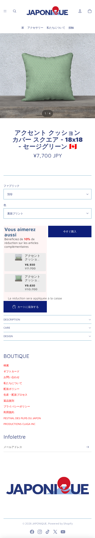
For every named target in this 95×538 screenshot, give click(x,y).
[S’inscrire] (87, 447)
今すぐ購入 (69, 231)
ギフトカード (11, 371)
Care (7, 327)
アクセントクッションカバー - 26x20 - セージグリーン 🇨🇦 (33, 278)
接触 (71, 27)
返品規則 (9, 400)
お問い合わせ (11, 377)
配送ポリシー (11, 389)
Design (8, 336)
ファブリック (11, 185)
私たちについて (56, 27)
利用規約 (9, 412)
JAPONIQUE (39, 523)
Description (12, 319)
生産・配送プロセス (15, 394)
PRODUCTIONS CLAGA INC (19, 424)
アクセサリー (35, 27)
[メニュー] (5, 11)
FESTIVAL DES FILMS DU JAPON (22, 418)
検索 (6, 365)
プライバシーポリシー (17, 406)
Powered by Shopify (60, 523)
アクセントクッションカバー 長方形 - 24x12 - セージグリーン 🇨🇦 (33, 257)
